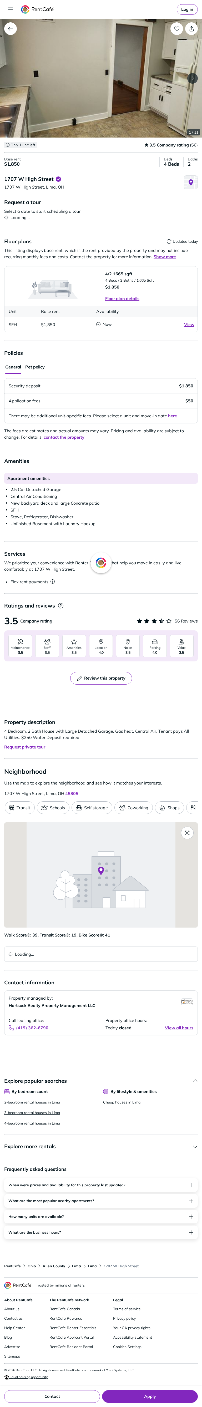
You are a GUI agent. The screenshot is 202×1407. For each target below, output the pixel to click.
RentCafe (12, 1266)
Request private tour (24, 747)
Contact (52, 1396)
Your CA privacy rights (131, 1327)
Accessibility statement (132, 1337)
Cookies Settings (127, 1346)
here (172, 415)
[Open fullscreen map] (187, 833)
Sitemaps (12, 1356)
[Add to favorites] (176, 28)
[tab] (13, 367)
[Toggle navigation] (10, 9)
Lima (76, 1266)
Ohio (32, 1266)
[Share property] (191, 28)
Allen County (54, 1266)
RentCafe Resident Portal (71, 1346)
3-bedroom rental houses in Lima (32, 1112)
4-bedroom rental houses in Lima (32, 1123)
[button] (101, 78)
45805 (71, 793)
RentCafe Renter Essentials (72, 1327)
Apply (150, 1396)
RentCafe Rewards (65, 1318)
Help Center (14, 1327)
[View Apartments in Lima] (10, 28)
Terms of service (127, 1309)
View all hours (179, 1027)
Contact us (13, 1318)
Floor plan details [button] (122, 298)
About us (11, 1309)
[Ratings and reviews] (60, 606)
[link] (187, 9)
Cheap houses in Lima (121, 1102)
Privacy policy (124, 1318)
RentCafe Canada (64, 1309)
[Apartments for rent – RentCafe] (37, 9)
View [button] (189, 324)
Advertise (12, 1346)
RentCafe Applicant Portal (71, 1337)
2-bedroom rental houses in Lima (32, 1102)
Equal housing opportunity (28, 1377)
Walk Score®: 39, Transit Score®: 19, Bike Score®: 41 (57, 935)
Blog (8, 1337)
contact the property (64, 437)
